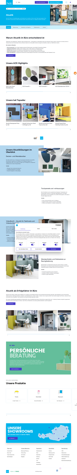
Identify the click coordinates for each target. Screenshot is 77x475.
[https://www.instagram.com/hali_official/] (60, 471)
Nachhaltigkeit (10, 456)
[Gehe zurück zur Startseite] (9, 2)
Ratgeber (23, 456)
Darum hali (9, 452)
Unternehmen (9, 450)
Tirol (37, 460)
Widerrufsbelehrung (65, 456)
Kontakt (50, 458)
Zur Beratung (10, 55)
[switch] (32, 244)
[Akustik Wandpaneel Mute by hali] (14, 112)
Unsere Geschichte (10, 454)
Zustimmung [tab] (22, 228)
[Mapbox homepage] (2, 450)
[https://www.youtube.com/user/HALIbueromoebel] (69, 466)
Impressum (64, 458)
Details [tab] (38, 228)
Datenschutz (64, 452)
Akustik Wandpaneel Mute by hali (12, 124)
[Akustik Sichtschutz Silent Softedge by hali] (30, 112)
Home (7, 8)
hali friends (23, 454)
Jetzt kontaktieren (15, 368)
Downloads (51, 456)
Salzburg (38, 456)
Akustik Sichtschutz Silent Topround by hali (45, 124)
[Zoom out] (74, 448)
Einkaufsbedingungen (66, 454)
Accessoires (18, 8)
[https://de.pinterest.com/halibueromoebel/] (66, 466)
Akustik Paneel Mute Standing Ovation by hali (61, 124)
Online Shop (23, 452)
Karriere (50, 450)
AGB (62, 450)
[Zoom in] (74, 445)
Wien (37, 452)
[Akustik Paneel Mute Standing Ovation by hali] (63, 112)
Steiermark (38, 454)
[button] (70, 92)
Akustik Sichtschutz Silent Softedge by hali (29, 124)
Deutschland (38, 464)
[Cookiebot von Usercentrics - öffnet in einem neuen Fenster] (56, 225)
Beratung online (52, 452)
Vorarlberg (38, 462)
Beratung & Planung (24, 450)
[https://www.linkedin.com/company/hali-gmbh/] (57, 470)
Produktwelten (12, 8)
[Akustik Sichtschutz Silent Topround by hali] (47, 112)
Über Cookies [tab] (54, 228)
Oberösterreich (39, 450)
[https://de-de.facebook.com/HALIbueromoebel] (63, 467)
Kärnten (37, 458)
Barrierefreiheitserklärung (66, 460)
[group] (16, 396)
